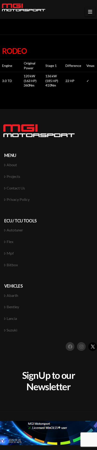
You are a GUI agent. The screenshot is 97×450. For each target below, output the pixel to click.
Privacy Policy (18, 199)
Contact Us (16, 188)
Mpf (10, 253)
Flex (10, 241)
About (12, 164)
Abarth (12, 295)
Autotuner (15, 230)
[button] (90, 11)
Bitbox (12, 264)
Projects (13, 176)
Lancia (12, 318)
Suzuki (12, 330)
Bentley (13, 306)
